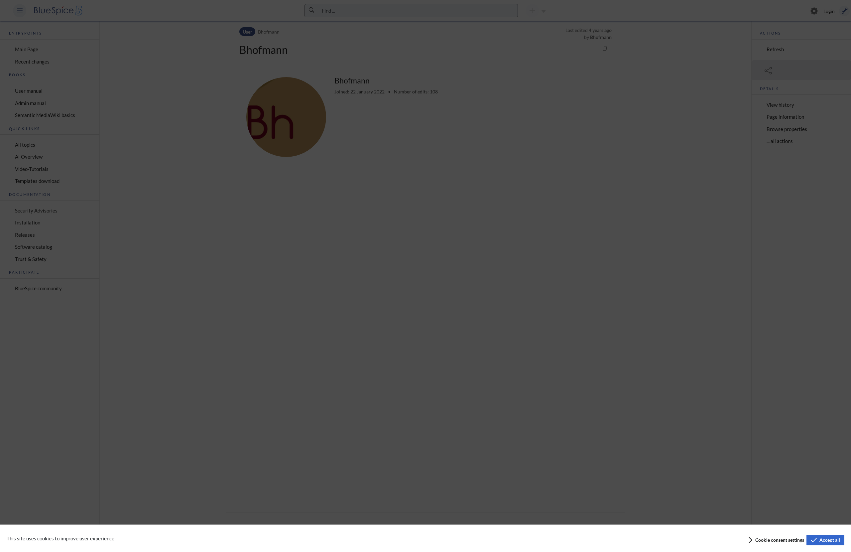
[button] (775, 540)
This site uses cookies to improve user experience (60, 538)
